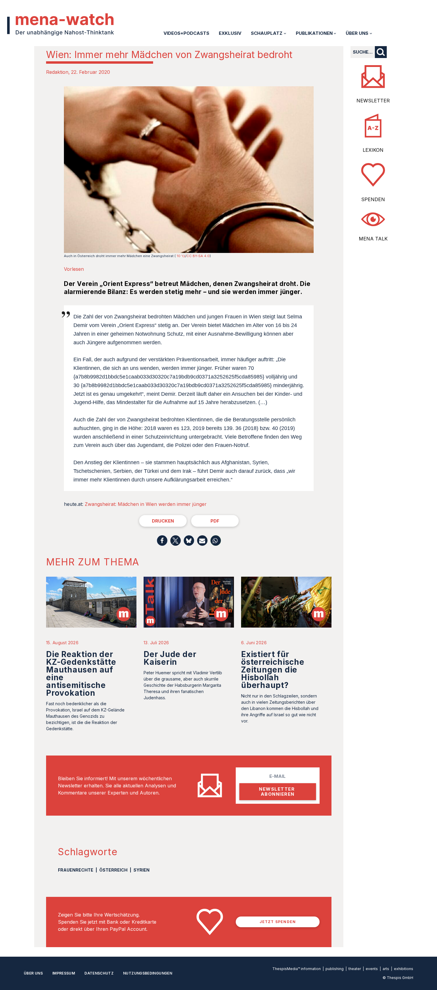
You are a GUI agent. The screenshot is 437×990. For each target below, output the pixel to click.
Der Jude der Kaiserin (170, 658)
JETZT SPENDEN (278, 921)
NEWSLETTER (373, 101)
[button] (162, 540)
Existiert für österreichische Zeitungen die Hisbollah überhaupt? (272, 670)
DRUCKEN (163, 521)
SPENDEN (373, 199)
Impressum (63, 973)
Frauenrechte (75, 869)
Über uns (33, 973)
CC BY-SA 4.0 (198, 256)
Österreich (113, 869)
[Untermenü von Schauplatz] (285, 33)
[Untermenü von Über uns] (371, 33)
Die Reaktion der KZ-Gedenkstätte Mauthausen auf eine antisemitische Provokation (81, 673)
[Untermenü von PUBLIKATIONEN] (335, 33)
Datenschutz (99, 973)
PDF (214, 521)
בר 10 (181, 256)
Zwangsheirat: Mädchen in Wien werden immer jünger (146, 504)
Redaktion (57, 72)
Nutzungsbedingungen (147, 973)
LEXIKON (373, 150)
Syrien (141, 869)
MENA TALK (373, 239)
